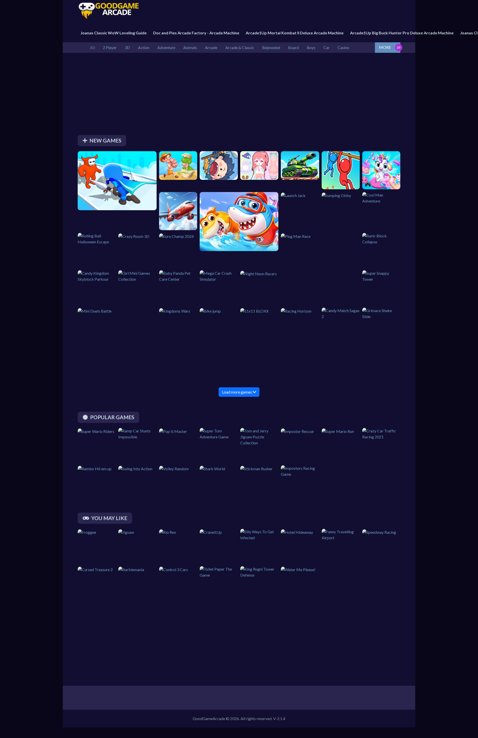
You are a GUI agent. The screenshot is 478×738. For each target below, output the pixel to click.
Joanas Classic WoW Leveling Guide (113, 32)
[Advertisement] (227, 95)
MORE (385, 47)
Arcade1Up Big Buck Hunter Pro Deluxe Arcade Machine (402, 32)
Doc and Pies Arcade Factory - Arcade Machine (196, 32)
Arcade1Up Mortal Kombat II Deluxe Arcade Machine (295, 32)
